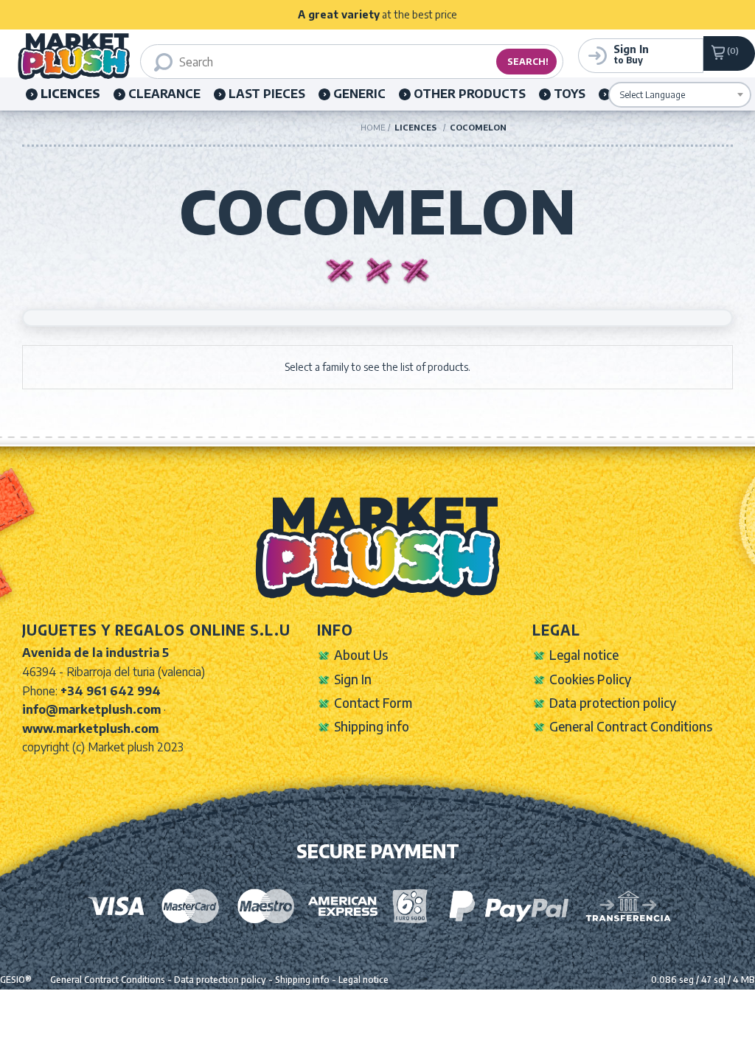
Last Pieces (267, 93)
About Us (361, 655)
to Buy (631, 54)
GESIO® (16, 979)
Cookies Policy (590, 679)
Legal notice (584, 655)
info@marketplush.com (91, 709)
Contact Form (373, 703)
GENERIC (359, 93)
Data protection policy (612, 703)
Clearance (164, 93)
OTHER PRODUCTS (470, 93)
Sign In (353, 679)
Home (373, 127)
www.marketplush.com (90, 728)
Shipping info (371, 726)
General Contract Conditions (630, 726)
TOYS (569, 93)
